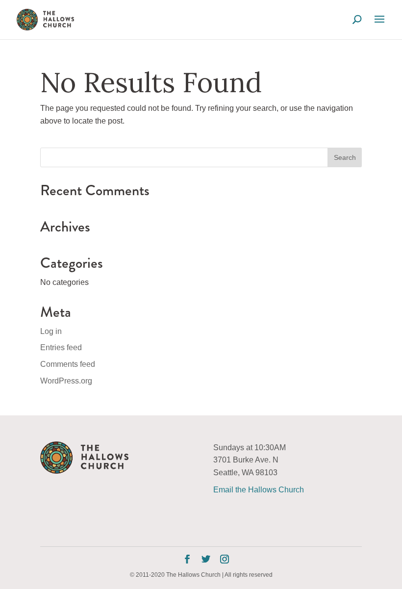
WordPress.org (66, 381)
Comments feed (67, 364)
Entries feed (61, 347)
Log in (51, 331)
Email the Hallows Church (258, 490)
